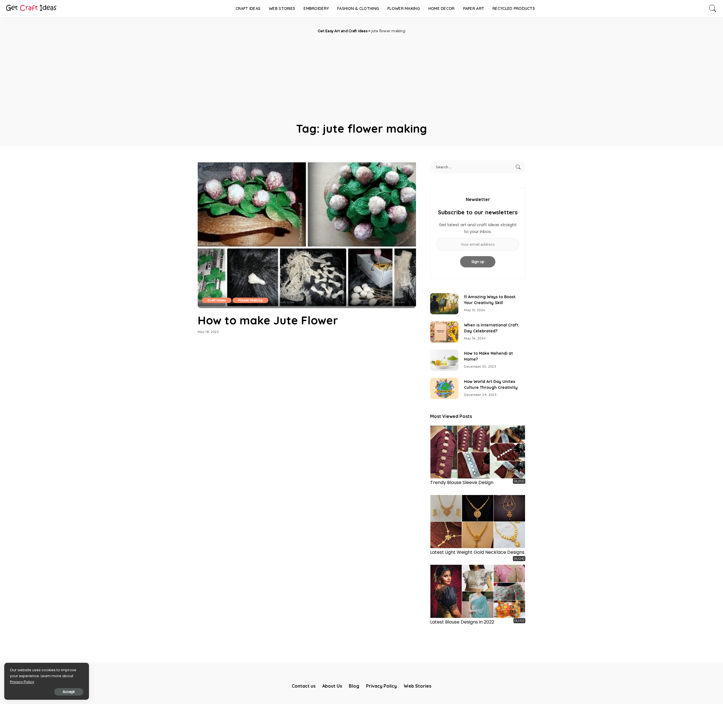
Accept (69, 692)
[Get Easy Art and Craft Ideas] (31, 8)
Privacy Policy (22, 681)
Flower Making (250, 300)
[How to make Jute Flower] (307, 234)
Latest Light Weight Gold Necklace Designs (477, 552)
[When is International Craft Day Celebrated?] (444, 332)
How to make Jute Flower (268, 320)
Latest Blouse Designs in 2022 (462, 622)
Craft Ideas (217, 300)
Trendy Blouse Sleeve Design (461, 482)
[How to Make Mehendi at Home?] (444, 360)
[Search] (712, 8)
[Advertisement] (361, 76)
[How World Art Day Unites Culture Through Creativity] (444, 388)
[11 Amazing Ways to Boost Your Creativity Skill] (444, 303)
